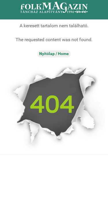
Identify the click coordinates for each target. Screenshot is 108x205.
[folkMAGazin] (54, 7)
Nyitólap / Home (54, 53)
